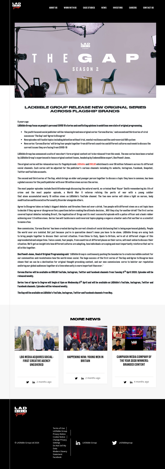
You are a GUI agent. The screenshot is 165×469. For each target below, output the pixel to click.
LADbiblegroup (125, 442)
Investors (118, 7)
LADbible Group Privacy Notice (60, 432)
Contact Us (148, 7)
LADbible (81, 164)
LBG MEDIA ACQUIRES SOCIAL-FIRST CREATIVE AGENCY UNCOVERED (37, 360)
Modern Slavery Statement (60, 453)
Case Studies (89, 7)
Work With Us (70, 7)
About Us (53, 7)
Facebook (57, 457)
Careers (133, 7)
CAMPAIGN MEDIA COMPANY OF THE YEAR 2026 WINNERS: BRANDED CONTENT (134, 360)
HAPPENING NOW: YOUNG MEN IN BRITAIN (85, 358)
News (104, 7)
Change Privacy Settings (60, 441)
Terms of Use (59, 428)
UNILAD (92, 164)
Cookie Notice (59, 437)
